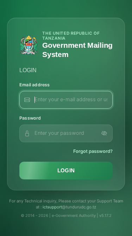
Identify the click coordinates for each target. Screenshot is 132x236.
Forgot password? (93, 151)
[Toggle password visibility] (104, 133)
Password (30, 118)
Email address (34, 84)
